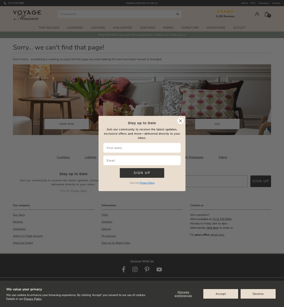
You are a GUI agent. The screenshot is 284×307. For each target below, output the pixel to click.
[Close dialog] (180, 120)
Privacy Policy (33, 299)
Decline (258, 294)
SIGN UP (142, 172)
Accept (221, 294)
